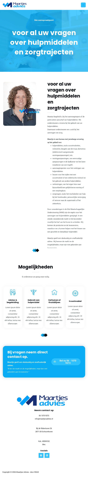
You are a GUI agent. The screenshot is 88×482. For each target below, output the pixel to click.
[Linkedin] (47, 455)
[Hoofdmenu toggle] (83, 5)
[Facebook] (41, 455)
